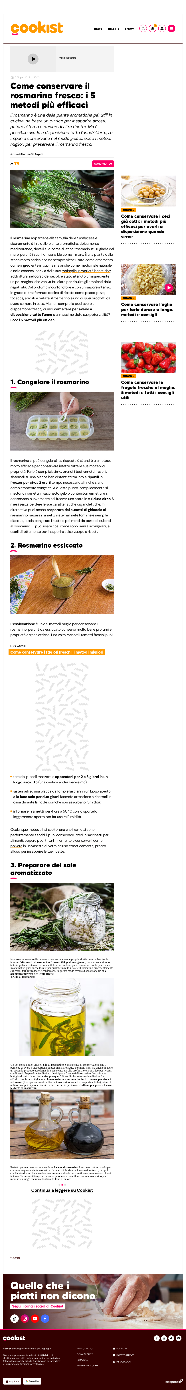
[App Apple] (12, 1381)
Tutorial (15, 1258)
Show (129, 28)
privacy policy (85, 1348)
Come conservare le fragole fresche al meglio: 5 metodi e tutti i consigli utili (148, 390)
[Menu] (171, 28)
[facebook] (45, 1318)
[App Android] (32, 1381)
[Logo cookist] (37, 28)
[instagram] (25, 1318)
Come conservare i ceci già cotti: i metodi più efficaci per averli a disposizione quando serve (145, 226)
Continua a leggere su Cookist (62, 1190)
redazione (82, 1359)
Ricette (113, 28)
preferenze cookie (87, 1365)
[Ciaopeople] (174, 1381)
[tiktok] (14, 1318)
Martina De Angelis (32, 154)
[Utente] (162, 28)
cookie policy (85, 1354)
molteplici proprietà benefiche (86, 270)
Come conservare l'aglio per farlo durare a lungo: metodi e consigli (147, 309)
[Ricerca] (143, 28)
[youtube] (35, 1318)
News (98, 28)
